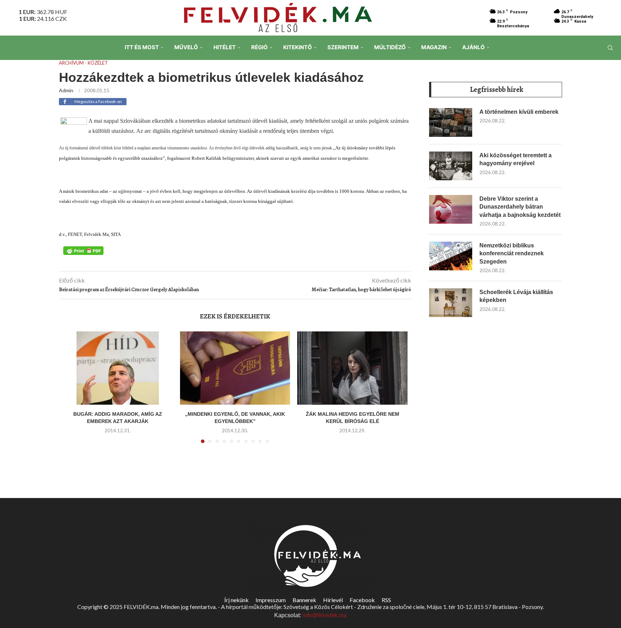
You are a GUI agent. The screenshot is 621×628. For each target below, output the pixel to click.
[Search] (610, 48)
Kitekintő (297, 47)
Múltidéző (390, 47)
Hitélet (224, 47)
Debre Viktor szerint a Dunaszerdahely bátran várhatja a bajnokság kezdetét (520, 207)
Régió (259, 47)
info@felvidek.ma (325, 615)
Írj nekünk (236, 599)
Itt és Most (142, 47)
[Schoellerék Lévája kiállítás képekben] (450, 302)
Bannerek (304, 599)
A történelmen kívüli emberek (518, 112)
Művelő (186, 47)
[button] (72, 391)
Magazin (434, 47)
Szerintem (343, 47)
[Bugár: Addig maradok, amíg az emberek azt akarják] (118, 368)
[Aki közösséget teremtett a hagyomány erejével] (450, 166)
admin (66, 90)
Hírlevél (333, 599)
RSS (386, 599)
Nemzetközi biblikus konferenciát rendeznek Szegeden (511, 253)
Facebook (362, 599)
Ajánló (473, 47)
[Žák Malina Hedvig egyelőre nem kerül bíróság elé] (352, 368)
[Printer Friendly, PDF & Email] (83, 250)
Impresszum (271, 599)
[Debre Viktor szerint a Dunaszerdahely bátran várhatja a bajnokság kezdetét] (450, 209)
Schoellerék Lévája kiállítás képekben (516, 296)
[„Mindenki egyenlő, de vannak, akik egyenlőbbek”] (235, 368)
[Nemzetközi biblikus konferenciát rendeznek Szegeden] (450, 256)
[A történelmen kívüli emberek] (450, 122)
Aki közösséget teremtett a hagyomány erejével (515, 159)
